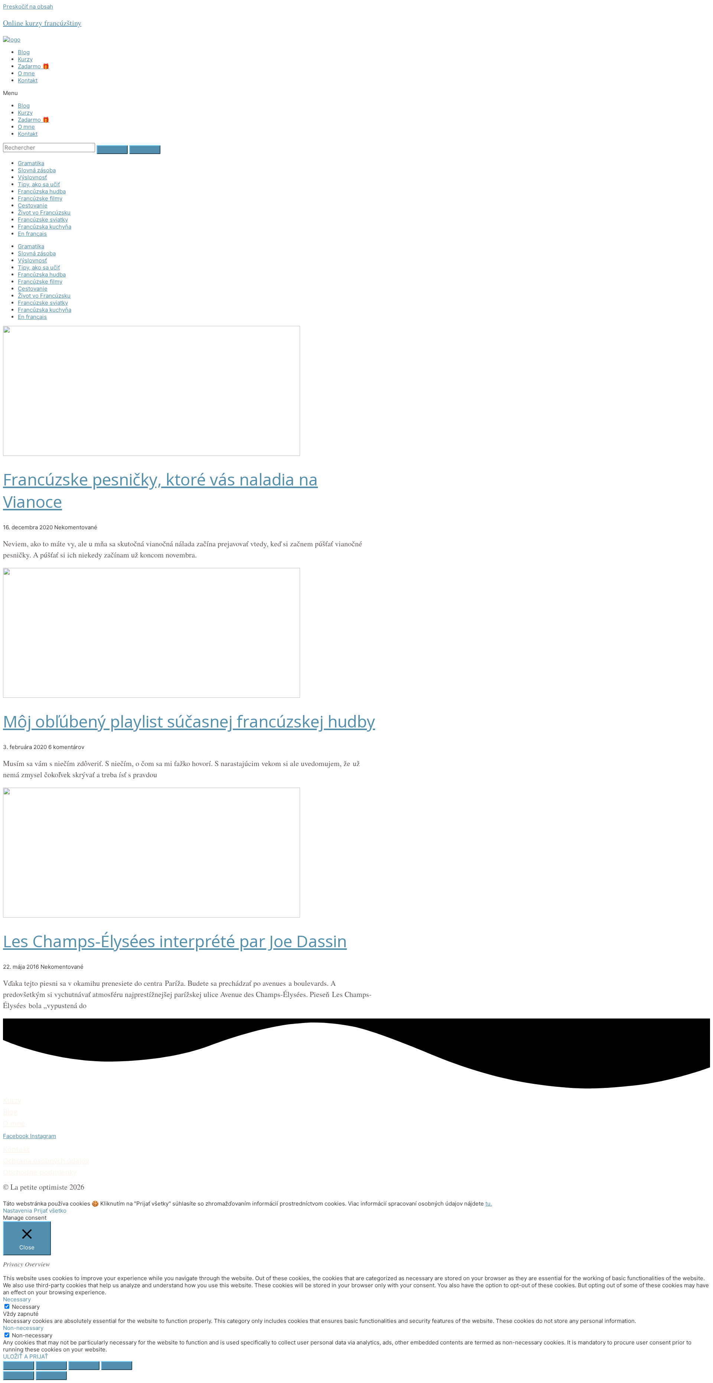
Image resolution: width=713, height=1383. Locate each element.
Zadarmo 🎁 (33, 66)
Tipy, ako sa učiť (39, 184)
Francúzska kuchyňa (44, 226)
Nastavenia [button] (17, 1210)
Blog (24, 52)
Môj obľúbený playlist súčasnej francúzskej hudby (189, 721)
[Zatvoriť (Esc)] (18, 1365)
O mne (26, 73)
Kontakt (28, 80)
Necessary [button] (17, 1299)
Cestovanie (33, 205)
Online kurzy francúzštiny (42, 23)
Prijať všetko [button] (50, 1210)
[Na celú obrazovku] (84, 1365)
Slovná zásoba (37, 170)
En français (32, 233)
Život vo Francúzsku (44, 212)
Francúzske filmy (40, 198)
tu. (488, 1203)
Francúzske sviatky (43, 219)
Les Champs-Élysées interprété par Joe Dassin (175, 941)
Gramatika (31, 163)
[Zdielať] (51, 1365)
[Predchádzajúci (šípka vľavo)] (18, 1375)
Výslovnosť (32, 177)
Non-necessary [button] (23, 1327)
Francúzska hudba (42, 191)
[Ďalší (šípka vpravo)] (51, 1375)
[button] (356, 93)
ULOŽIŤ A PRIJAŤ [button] (25, 1356)
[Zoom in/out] (116, 1365)
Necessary (26, 1306)
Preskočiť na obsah (28, 6)
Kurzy (25, 59)
